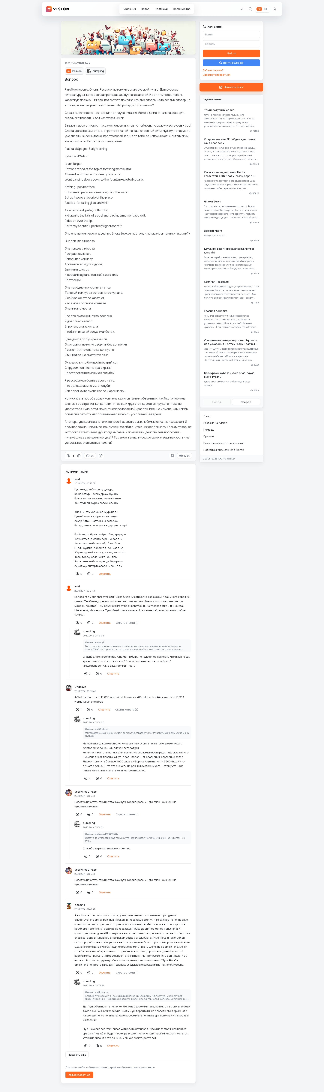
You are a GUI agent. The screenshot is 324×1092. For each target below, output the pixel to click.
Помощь (208, 429)
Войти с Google (233, 62)
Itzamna (79, 905)
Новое (145, 9)
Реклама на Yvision (215, 423)
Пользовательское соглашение (223, 443)
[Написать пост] (242, 9)
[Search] (250, 9)
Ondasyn (80, 687)
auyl (77, 479)
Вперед (246, 402)
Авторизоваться (79, 1075)
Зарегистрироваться (216, 74)
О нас (206, 416)
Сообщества (181, 9)
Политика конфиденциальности (223, 450)
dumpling (89, 631)
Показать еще (77, 1054)
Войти (231, 53)
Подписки (161, 9)
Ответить (105, 574)
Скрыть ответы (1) (127, 622)
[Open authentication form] (274, 9)
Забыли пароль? (213, 70)
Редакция (129, 9)
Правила (208, 436)
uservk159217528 (85, 791)
